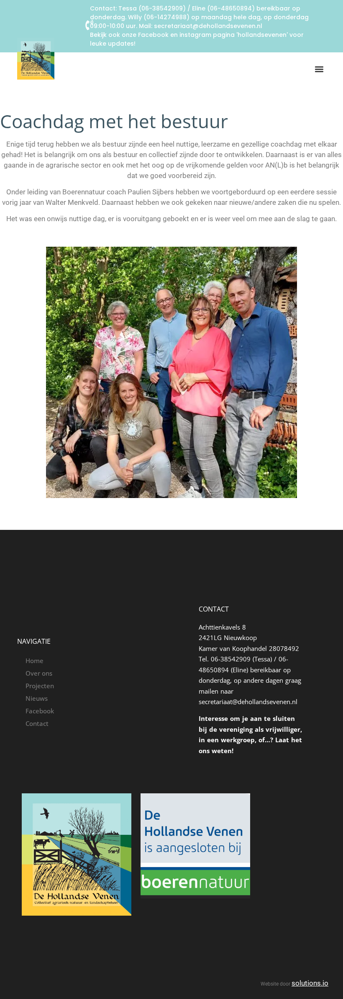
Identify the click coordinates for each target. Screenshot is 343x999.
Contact (37, 723)
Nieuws (37, 698)
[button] (319, 69)
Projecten (40, 685)
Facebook (40, 711)
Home (35, 660)
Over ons (39, 673)
